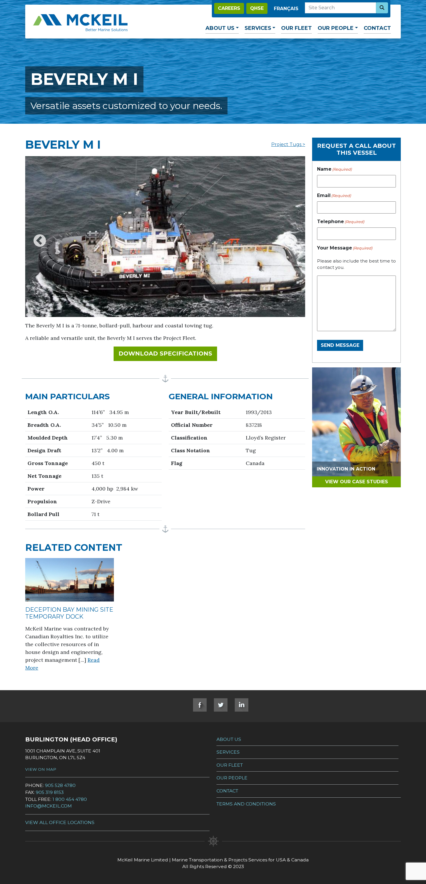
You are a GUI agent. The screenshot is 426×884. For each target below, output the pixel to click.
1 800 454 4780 (69, 799)
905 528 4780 (60, 785)
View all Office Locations (59, 822)
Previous (39, 237)
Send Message (340, 345)
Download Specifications (168, 353)
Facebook (200, 705)
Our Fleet (296, 28)
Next (290, 237)
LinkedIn (241, 705)
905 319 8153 (50, 792)
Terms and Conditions (246, 804)
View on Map (40, 769)
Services (258, 28)
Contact (377, 28)
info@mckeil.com (48, 806)
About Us (219, 28)
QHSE (257, 8)
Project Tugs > (288, 144)
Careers (229, 8)
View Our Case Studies (356, 481)
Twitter (220, 705)
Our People (336, 28)
